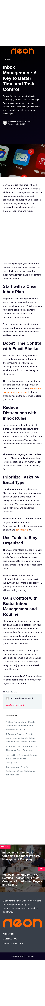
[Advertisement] (22, 22)
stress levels (21, 530)
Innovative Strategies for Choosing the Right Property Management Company (21, 856)
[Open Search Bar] (39, 59)
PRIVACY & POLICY (13, 943)
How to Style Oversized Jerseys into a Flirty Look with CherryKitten (21, 759)
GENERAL (11, 692)
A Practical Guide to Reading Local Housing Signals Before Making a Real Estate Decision (21, 738)
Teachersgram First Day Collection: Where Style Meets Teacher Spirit (21, 771)
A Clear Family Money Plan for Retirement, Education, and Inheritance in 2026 (21, 726)
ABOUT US (8, 934)
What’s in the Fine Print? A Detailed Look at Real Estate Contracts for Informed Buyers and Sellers (22, 879)
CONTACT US (10, 939)
